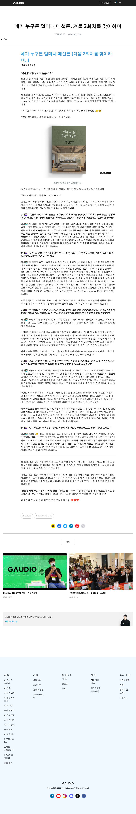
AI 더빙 (7, 688)
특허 (122, 685)
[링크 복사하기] (71, 526)
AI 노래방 (8, 705)
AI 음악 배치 (9, 720)
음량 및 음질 (38, 689)
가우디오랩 (124, 680)
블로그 (65, 684)
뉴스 (64, 688)
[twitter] (65, 526)
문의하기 (105, 3)
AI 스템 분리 (9, 715)
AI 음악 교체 (9, 693)
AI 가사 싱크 (9, 724)
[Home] (18, 3)
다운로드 (123, 697)
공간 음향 (8, 729)
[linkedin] (71, 526)
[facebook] (59, 526)
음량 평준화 (9, 710)
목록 (68, 542)
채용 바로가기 (9, 621)
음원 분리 (37, 680)
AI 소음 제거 (9, 734)
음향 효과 (8, 763)
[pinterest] (77, 526)
